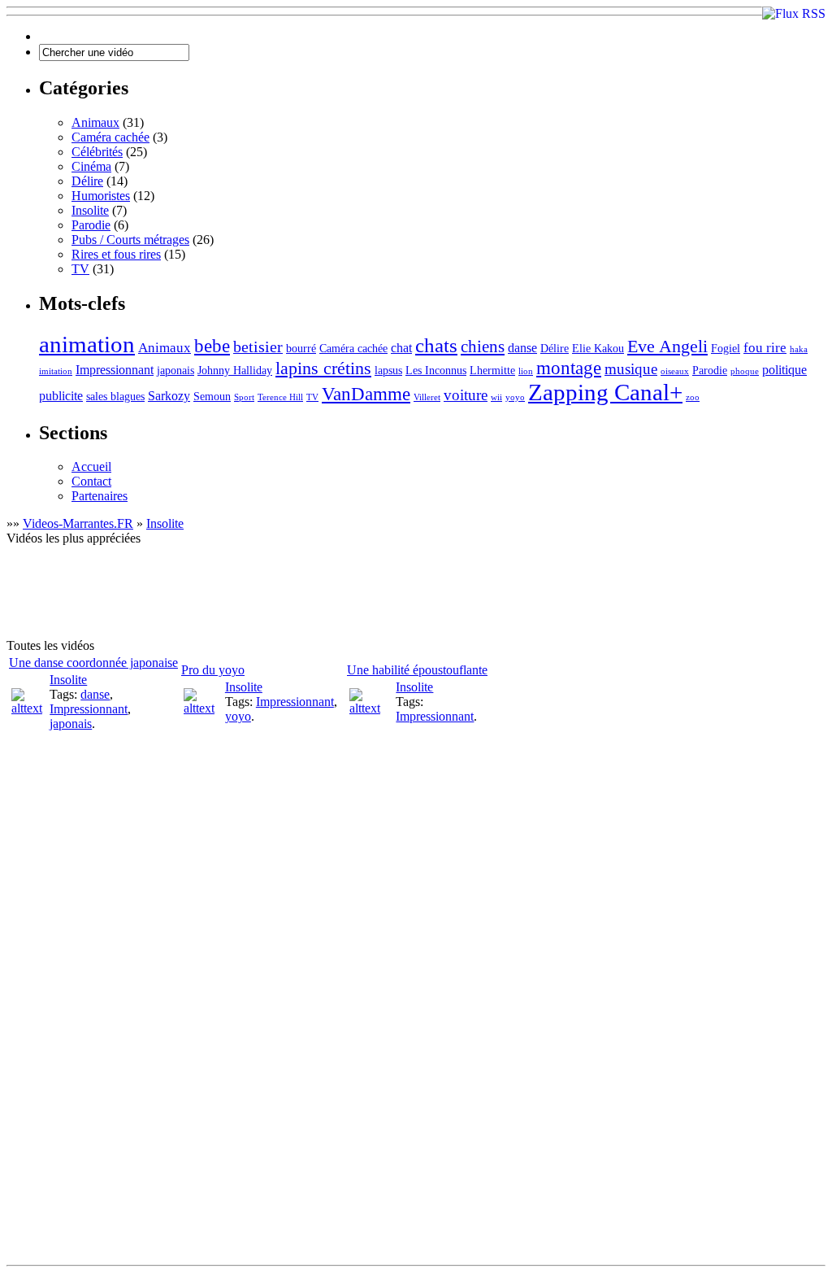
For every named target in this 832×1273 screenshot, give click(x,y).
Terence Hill (280, 397)
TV (80, 269)
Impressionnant (115, 370)
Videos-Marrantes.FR (78, 523)
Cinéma (91, 166)
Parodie (91, 225)
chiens (483, 346)
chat (401, 348)
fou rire (764, 347)
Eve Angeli (667, 346)
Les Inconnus (435, 370)
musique (630, 368)
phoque (744, 371)
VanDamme (366, 394)
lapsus (388, 370)
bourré (301, 348)
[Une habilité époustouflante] (370, 708)
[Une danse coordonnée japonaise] (28, 708)
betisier (258, 346)
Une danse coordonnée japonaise (93, 662)
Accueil (91, 466)
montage (568, 368)
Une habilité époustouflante (417, 670)
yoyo (515, 397)
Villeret (427, 397)
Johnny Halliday (234, 370)
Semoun (212, 396)
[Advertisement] (302, 598)
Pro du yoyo (213, 670)
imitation (55, 371)
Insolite (90, 210)
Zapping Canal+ (605, 392)
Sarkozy (169, 396)
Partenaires (100, 496)
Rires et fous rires (116, 254)
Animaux (95, 122)
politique (784, 370)
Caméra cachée (111, 137)
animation (87, 344)
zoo (693, 397)
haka (799, 349)
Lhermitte (492, 370)
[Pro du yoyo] (203, 708)
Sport (244, 397)
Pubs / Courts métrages (130, 239)
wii (496, 397)
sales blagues (115, 396)
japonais (175, 370)
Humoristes (101, 196)
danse (522, 348)
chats (436, 345)
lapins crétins (323, 368)
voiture (466, 394)
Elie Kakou (598, 348)
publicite (61, 396)
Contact (91, 481)
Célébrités (97, 152)
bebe (212, 346)
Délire (87, 181)
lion (525, 371)
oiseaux (675, 371)
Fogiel (725, 348)
